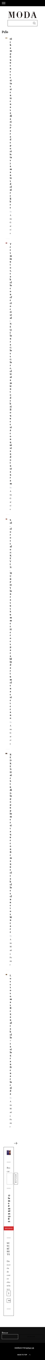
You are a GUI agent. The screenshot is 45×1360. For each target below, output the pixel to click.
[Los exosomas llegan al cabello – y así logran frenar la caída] (6, 974)
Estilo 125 (30, 1348)
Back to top (22, 1355)
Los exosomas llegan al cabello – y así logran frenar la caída (11, 1034)
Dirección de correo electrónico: (8, 1275)
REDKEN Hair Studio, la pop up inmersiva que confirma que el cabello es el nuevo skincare (11, 843)
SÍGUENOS (8, 1228)
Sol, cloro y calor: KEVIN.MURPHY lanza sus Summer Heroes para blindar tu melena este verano (11, 619)
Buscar (16, 1178)
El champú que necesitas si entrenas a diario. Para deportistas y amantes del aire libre (11, 123)
